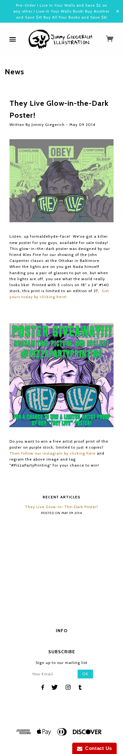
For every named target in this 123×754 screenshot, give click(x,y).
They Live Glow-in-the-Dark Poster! (61, 506)
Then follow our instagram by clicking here (52, 453)
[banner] (61, 39)
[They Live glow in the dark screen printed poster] (61, 180)
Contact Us (97, 748)
